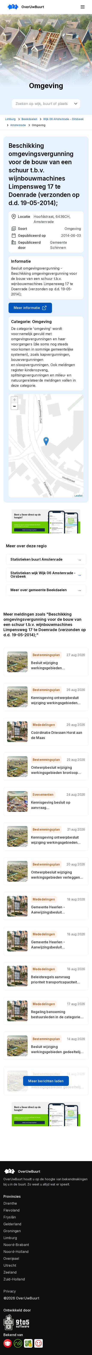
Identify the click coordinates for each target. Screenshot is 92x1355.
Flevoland (11, 1210)
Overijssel (11, 1258)
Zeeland (9, 1272)
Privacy (9, 1291)
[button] (46, 441)
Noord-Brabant (16, 1245)
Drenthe (10, 1203)
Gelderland (12, 1224)
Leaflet (78, 495)
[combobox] (46, 103)
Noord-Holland (15, 1251)
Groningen (12, 1231)
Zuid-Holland (14, 1279)
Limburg (10, 1238)
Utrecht (9, 1265)
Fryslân (9, 1217)
